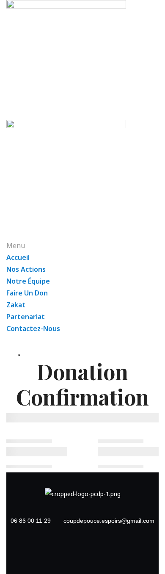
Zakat (15, 304)
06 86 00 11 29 (31, 520)
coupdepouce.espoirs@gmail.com (108, 520)
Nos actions (26, 269)
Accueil (18, 257)
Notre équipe (28, 281)
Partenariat (25, 316)
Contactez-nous (33, 328)
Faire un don (27, 293)
